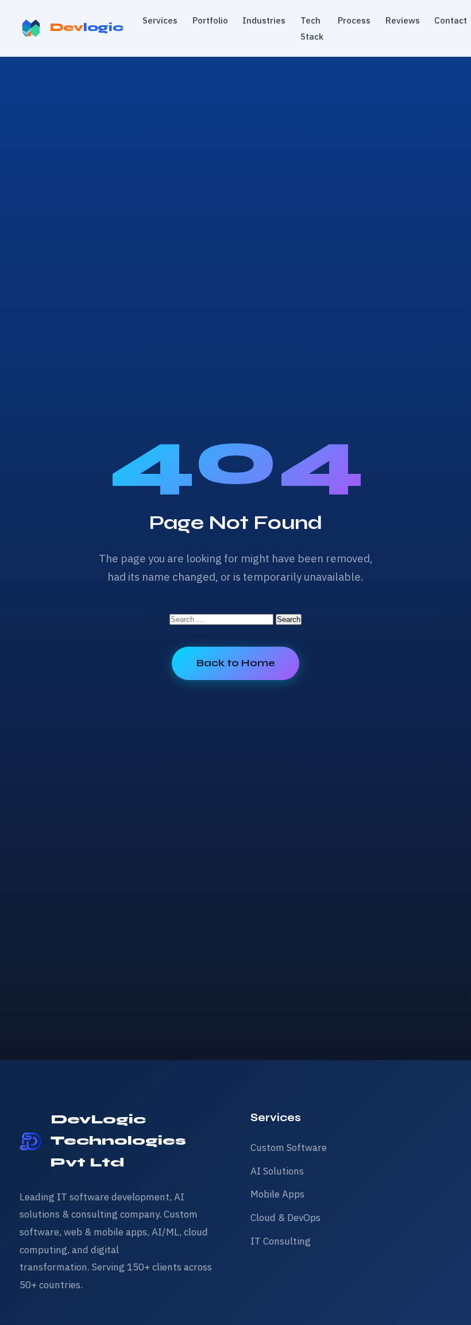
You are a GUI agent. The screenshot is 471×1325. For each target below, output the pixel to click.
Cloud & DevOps (285, 1217)
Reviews (402, 19)
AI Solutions (277, 1171)
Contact (450, 19)
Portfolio (210, 19)
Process (354, 19)
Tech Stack (311, 28)
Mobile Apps (277, 1194)
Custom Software (288, 1147)
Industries (263, 19)
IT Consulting (280, 1241)
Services (159, 19)
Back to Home (235, 663)
